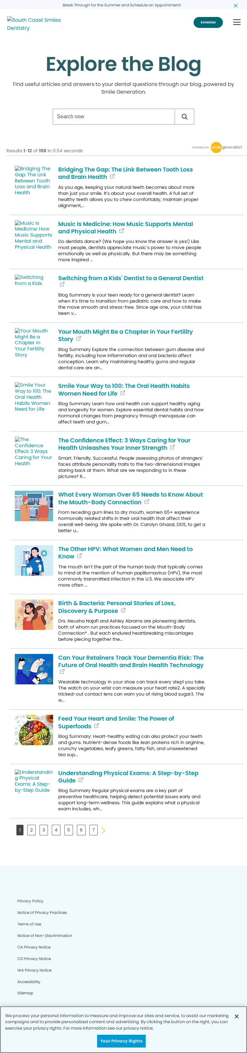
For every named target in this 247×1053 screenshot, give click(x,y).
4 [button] (56, 830)
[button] (237, 22)
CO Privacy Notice (34, 958)
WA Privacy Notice (34, 970)
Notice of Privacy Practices (42, 912)
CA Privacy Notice (33, 947)
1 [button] (20, 830)
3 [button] (43, 830)
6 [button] (81, 830)
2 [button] (31, 830)
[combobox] (114, 116)
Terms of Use (29, 924)
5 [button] (68, 830)
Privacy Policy (30, 901)
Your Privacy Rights (121, 1041)
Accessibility (29, 981)
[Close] (237, 1016)
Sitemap (25, 993)
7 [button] (93, 830)
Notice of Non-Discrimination (44, 935)
